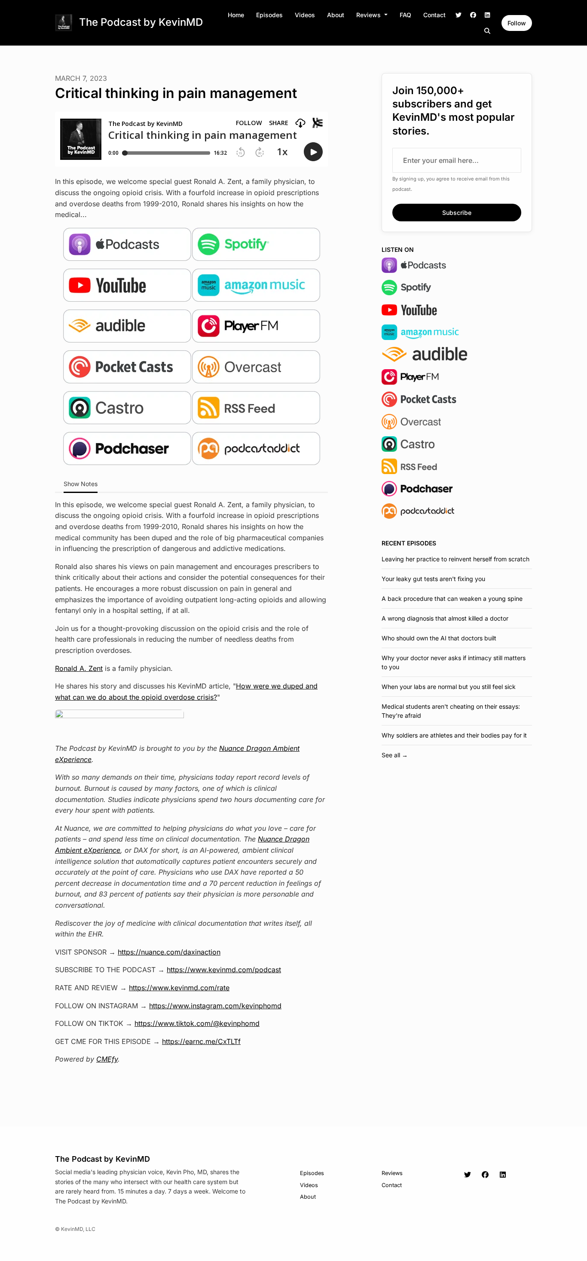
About (335, 14)
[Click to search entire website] (487, 31)
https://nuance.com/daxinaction (169, 952)
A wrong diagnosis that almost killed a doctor (445, 618)
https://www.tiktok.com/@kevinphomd (197, 1023)
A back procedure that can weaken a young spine (452, 598)
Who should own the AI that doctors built (439, 638)
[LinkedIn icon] (502, 1174)
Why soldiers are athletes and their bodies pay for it (454, 735)
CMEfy (107, 1059)
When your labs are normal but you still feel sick (449, 686)
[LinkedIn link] (487, 15)
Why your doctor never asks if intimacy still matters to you (454, 662)
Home (236, 14)
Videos (305, 14)
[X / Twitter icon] (467, 1174)
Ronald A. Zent (79, 668)
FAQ (405, 14)
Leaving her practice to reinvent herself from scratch (455, 559)
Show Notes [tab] (81, 483)
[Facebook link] (473, 15)
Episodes (269, 14)
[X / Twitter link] (459, 15)
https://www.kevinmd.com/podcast (224, 969)
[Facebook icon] (485, 1174)
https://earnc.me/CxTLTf (201, 1041)
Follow (517, 23)
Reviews (369, 14)
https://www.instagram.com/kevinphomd (215, 1005)
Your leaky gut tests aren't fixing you (433, 578)
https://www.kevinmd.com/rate (179, 987)
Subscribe (456, 212)
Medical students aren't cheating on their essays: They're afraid (451, 711)
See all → (395, 755)
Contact (434, 14)
